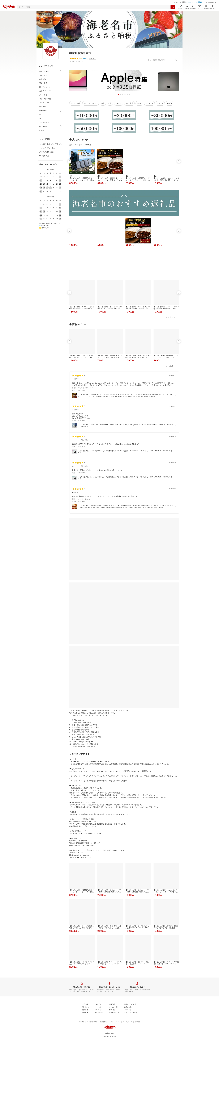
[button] (211, 8)
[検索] (173, 12)
